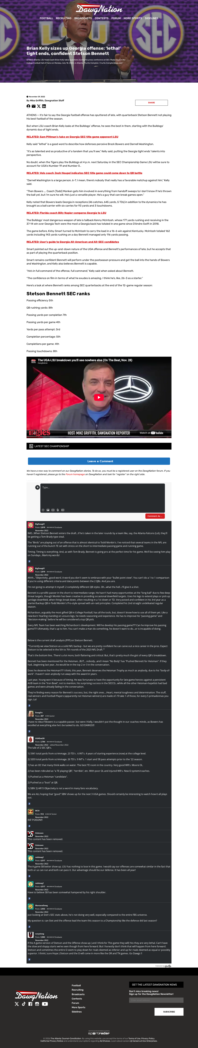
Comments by (160, 966)
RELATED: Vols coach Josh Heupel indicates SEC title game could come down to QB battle (84, 173)
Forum (116, 18)
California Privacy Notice (51, 1041)
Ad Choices (105, 1041)
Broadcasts (83, 18)
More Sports (133, 18)
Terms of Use (134, 1038)
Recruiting (63, 18)
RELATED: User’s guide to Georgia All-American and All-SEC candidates (73, 241)
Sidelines (151, 18)
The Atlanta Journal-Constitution (66, 1038)
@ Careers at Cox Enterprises (143, 1041)
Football (46, 18)
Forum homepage (75, 474)
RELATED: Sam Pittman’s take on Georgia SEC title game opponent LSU (72, 136)
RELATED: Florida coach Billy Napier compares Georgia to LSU (66, 212)
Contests (102, 18)
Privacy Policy (147, 1038)
